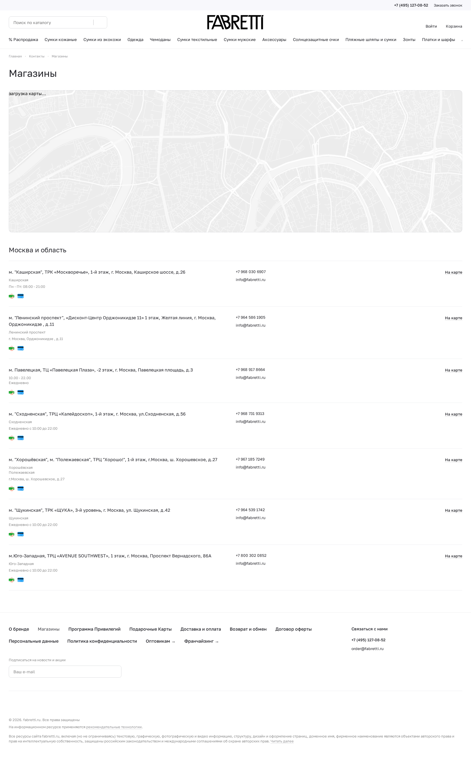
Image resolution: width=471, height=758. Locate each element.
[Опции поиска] (75, 22)
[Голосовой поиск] (87, 22)
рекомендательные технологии (114, 727)
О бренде (19, 629)
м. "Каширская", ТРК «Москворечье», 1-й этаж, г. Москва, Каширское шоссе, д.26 (97, 272)
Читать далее (282, 741)
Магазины (49, 629)
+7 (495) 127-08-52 (411, 5)
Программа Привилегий (94, 629)
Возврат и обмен (248, 629)
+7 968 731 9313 (250, 413)
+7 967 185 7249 (250, 459)
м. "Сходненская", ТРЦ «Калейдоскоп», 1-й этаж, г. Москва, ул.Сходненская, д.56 (97, 414)
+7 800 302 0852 (251, 555)
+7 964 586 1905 (250, 317)
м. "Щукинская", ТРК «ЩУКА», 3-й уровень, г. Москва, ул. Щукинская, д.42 (89, 510)
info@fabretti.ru (250, 279)
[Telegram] (153, 671)
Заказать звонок (448, 5)
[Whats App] (164, 671)
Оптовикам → (161, 641)
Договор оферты (293, 629)
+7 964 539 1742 (250, 509)
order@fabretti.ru (367, 648)
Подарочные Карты (150, 629)
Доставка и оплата (201, 629)
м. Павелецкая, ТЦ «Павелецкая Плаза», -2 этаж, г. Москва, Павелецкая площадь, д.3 (101, 370)
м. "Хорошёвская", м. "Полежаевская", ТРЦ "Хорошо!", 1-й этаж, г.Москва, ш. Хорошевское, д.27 (113, 459)
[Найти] (100, 22)
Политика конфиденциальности (102, 641)
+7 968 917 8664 (250, 369)
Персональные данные (34, 641)
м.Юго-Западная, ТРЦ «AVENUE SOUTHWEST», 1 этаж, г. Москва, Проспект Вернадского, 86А (110, 555)
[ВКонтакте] (142, 671)
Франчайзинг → (201, 641)
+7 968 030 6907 (251, 271)
